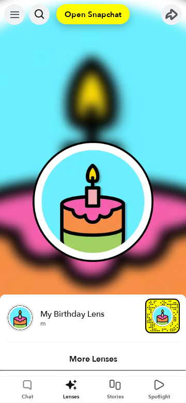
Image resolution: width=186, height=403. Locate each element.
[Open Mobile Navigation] (14, 14)
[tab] (93, 359)
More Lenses (93, 359)
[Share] (171, 14)
